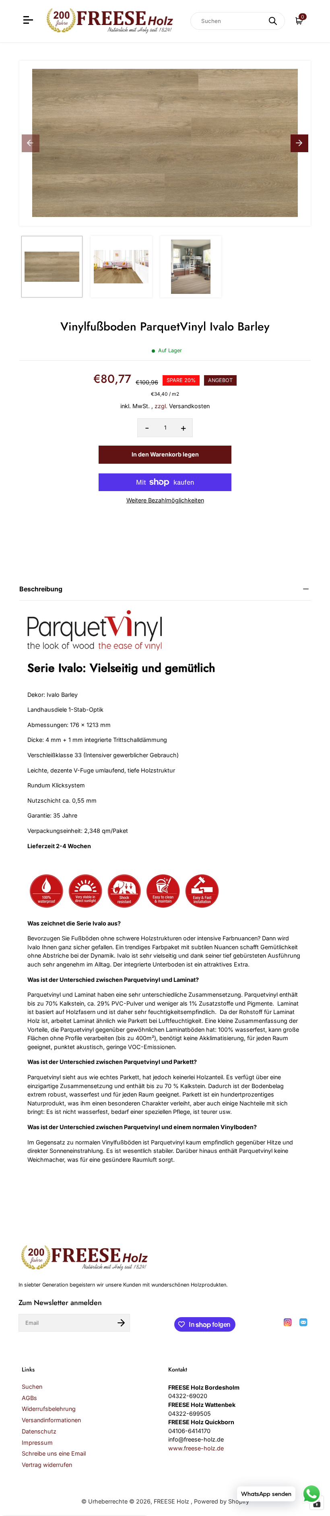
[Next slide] (299, 143)
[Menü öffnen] (29, 21)
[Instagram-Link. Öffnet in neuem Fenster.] (288, 1322)
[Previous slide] (30, 143)
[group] (51, 266)
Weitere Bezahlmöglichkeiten (165, 500)
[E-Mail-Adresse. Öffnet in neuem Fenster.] (303, 1322)
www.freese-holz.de (196, 1448)
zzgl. (161, 406)
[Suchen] (273, 21)
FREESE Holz (172, 1501)
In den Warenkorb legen (165, 454)
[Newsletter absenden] (121, 1323)
